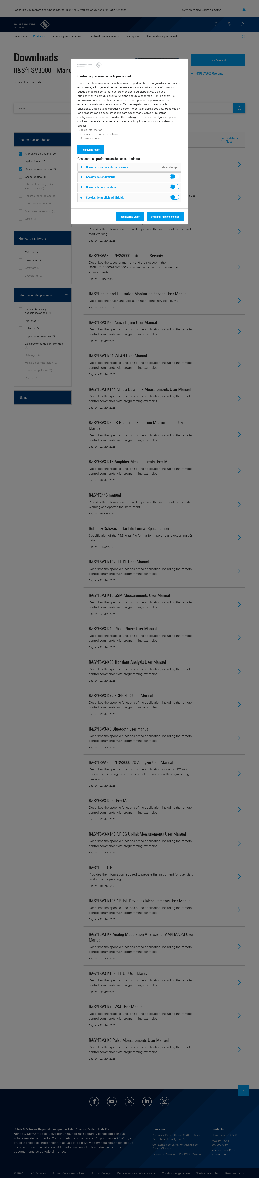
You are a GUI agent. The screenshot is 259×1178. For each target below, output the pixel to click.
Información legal (89, 138)
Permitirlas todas (91, 149)
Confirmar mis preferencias (165, 216)
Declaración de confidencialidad (98, 134)
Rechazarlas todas (130, 216)
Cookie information (90, 129)
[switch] (174, 176)
